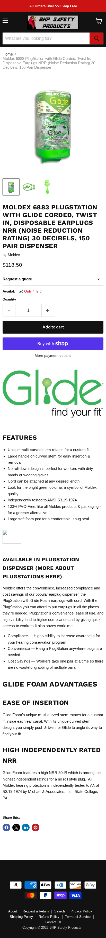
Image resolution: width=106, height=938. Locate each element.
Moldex (14, 255)
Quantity (9, 299)
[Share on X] (16, 827)
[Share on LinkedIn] (26, 827)
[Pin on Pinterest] (35, 827)
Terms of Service (78, 917)
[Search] (96, 38)
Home (8, 54)
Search (59, 911)
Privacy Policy (81, 911)
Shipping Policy (21, 917)
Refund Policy (49, 917)
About (12, 911)
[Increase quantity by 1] (48, 310)
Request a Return (36, 911)
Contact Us (53, 922)
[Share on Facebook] (6, 827)
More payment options (53, 355)
